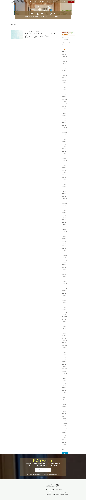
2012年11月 (64, 371)
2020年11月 (64, 158)
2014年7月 (64, 323)
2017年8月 (64, 236)
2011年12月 (64, 397)
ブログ (48, 1)
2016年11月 (64, 257)
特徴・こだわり (55, 1)
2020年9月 (64, 163)
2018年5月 (64, 215)
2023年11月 (64, 73)
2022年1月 (64, 125)
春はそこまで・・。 (66, 42)
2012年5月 (64, 385)
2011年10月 (64, 402)
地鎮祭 (63, 46)
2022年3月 (64, 120)
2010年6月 (64, 437)
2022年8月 (64, 108)
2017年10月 (64, 231)
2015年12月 (64, 283)
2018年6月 (64, 212)
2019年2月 (64, 193)
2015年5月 (64, 300)
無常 (63, 44)
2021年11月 (64, 129)
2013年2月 (64, 364)
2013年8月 (64, 350)
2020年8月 (64, 165)
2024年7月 (64, 63)
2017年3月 (64, 248)
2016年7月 (64, 267)
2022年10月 (64, 103)
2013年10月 (64, 345)
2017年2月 (64, 250)
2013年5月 (64, 357)
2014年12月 (64, 312)
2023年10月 (64, 75)
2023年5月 (64, 87)
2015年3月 (64, 305)
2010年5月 (64, 439)
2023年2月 (64, 94)
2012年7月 (64, 380)
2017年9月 (64, 234)
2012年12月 (64, 368)
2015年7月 (64, 295)
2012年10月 (64, 373)
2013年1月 (64, 366)
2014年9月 (64, 319)
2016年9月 (64, 262)
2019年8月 (64, 179)
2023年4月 (64, 89)
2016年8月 (64, 264)
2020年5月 (64, 172)
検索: (63, 449)
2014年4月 (64, 331)
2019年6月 (64, 184)
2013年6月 (64, 354)
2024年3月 (64, 66)
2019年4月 (64, 189)
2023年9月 (64, 77)
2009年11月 (64, 444)
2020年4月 (64, 174)
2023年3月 (64, 92)
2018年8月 (64, 208)
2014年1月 (64, 338)
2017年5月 (64, 243)
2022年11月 (64, 101)
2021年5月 (64, 144)
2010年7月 (64, 435)
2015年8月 (64, 293)
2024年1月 (64, 70)
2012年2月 (64, 392)
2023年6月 (64, 84)
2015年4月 (64, 302)
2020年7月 (64, 167)
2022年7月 (64, 111)
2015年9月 (64, 290)
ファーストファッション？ (32, 31)
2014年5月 (64, 328)
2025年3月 (64, 51)
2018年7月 (64, 210)
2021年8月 (64, 137)
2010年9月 (64, 430)
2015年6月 (64, 297)
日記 (15, 24)
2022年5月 (64, 115)
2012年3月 (64, 390)
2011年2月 (64, 418)
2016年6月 (64, 269)
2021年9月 (64, 134)
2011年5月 (64, 411)
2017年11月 (64, 229)
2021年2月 (64, 151)
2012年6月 (64, 383)
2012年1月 (64, 394)
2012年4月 (64, 387)
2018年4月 (64, 217)
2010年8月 (64, 432)
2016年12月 (64, 255)
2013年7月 (64, 352)
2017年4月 (64, 245)
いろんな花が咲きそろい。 (67, 37)
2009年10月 (64, 446)
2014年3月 (64, 333)
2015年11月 (64, 286)
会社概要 (63, 1)
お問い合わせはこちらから (43, 469)
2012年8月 (64, 378)
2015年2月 (64, 307)
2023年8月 (64, 80)
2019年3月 (64, 191)
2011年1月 (64, 420)
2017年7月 (64, 238)
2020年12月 (64, 155)
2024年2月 (64, 68)
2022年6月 (64, 113)
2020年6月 (64, 170)
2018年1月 (64, 224)
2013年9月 (64, 347)
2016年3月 (64, 276)
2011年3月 (64, 416)
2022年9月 (64, 106)
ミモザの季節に (65, 39)
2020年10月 (64, 160)
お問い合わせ (71, 1)
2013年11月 (64, 342)
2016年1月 (64, 281)
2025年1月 (64, 54)
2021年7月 (64, 139)
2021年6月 (64, 141)
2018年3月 (64, 219)
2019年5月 (64, 186)
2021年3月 (64, 148)
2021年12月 (64, 127)
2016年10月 (64, 260)
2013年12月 (64, 340)
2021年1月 (64, 153)
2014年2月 (64, 335)
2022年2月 (64, 122)
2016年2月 (64, 279)
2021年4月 (64, 146)
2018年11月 (64, 200)
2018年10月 (64, 203)
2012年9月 (64, 376)
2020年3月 (64, 177)
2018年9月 (64, 205)
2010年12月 (64, 423)
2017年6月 (64, 241)
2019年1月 (64, 196)
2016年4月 (64, 274)
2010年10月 (64, 428)
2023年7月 (64, 82)
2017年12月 (64, 226)
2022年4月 (64, 118)
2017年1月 (64, 252)
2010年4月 (64, 442)
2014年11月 (64, 314)
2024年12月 (64, 56)
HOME (29, 1)
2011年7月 (64, 406)
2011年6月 (64, 409)
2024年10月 (64, 61)
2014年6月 (64, 326)
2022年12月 (64, 99)
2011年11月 (64, 399)
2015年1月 (64, 309)
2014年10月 (64, 316)
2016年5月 (64, 271)
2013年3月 (64, 361)
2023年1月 (64, 96)
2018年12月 (64, 198)
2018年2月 (64, 222)
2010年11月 (64, 425)
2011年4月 (64, 413)
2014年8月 (64, 321)
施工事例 (35, 1)
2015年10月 (64, 288)
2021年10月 (64, 132)
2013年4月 (64, 359)
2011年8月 (64, 404)
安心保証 (42, 1)
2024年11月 (64, 58)
